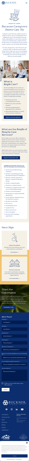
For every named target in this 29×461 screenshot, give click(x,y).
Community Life (6, 417)
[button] (27, 442)
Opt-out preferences (11, 459)
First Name (4, 319)
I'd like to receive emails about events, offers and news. (13, 384)
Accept (14, 456)
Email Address (5, 333)
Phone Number (5, 339)
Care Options (13, 252)
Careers (4, 427)
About (3, 419)
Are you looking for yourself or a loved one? (11, 361)
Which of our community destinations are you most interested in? (14, 354)
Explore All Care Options (13, 117)
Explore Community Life (11, 158)
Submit (5, 389)
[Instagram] (12, 409)
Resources (4, 422)
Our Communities (13, 278)
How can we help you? (6, 368)
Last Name (4, 326)
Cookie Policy (5, 430)
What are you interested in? (8, 346)
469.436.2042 (20, 421)
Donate (3, 425)
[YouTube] (22, 409)
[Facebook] (6, 409)
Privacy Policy (19, 459)
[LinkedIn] (17, 409)
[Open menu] (26, 2)
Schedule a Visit (9, 307)
